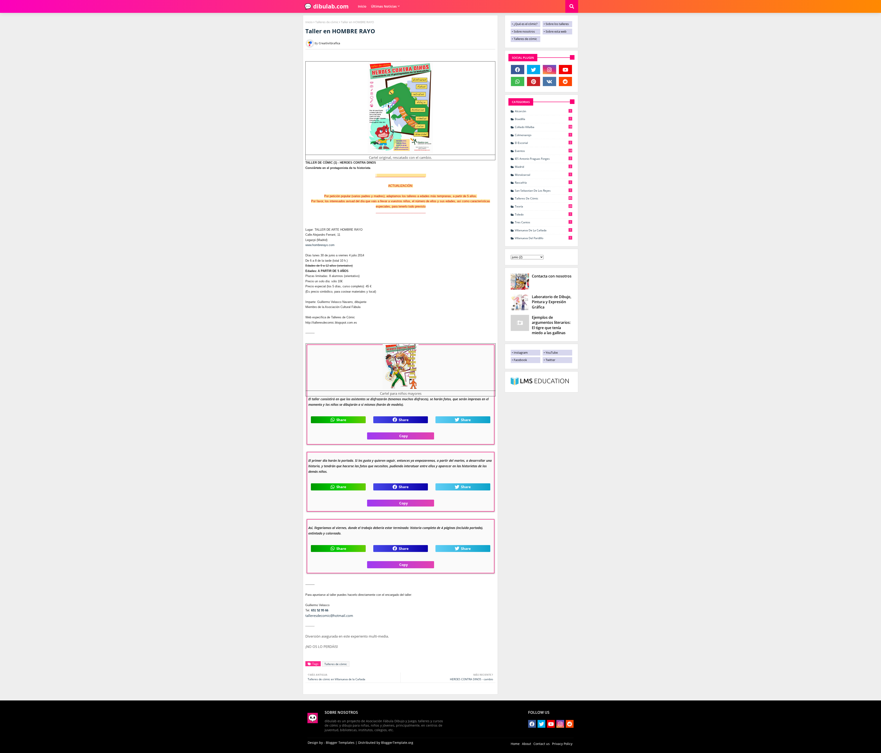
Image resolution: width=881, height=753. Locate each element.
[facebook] (517, 69)
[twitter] (534, 69)
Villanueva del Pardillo (543, 238)
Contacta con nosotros (552, 276)
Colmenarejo (543, 135)
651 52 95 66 (319, 610)
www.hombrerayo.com (320, 245)
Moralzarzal (543, 175)
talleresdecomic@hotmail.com (329, 615)
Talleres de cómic (326, 22)
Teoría (543, 206)
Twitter (550, 360)
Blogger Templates (340, 742)
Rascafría (543, 182)
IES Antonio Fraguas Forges (543, 159)
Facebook (520, 360)
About (526, 744)
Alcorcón (543, 111)
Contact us (541, 744)
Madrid (543, 167)
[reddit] (565, 81)
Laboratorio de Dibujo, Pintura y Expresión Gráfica (551, 302)
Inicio (362, 6)
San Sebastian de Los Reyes (543, 190)
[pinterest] (534, 81)
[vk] (549, 81)
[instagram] (549, 69)
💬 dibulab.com (326, 6)
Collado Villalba (543, 127)
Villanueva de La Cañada (543, 230)
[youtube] (565, 69)
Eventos (543, 151)
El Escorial (543, 143)
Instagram (521, 352)
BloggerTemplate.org (397, 742)
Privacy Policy (562, 744)
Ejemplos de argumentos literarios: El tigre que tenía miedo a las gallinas (551, 325)
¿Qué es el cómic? (526, 24)
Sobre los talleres (557, 24)
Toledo (543, 214)
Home (515, 744)
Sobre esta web (556, 31)
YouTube (552, 352)
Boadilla (543, 119)
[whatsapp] (517, 81)
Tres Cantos (543, 222)
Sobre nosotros (524, 31)
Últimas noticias (384, 6)
